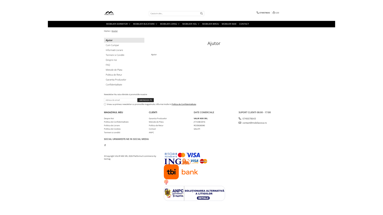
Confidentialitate (114, 84)
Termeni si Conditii (115, 54)
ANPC (151, 132)
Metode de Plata (114, 69)
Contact (152, 129)
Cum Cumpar (112, 45)
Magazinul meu (113, 112)
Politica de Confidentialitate (184, 104)
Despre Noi (109, 118)
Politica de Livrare (112, 125)
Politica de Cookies (112, 129)
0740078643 (249, 118)
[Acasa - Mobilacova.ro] (119, 13)
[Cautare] (201, 13)
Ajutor (115, 31)
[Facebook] (105, 145)
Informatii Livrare (114, 50)
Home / (107, 31)
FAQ (108, 64)
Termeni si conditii (112, 132)
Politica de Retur (114, 74)
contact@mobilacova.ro (254, 122)
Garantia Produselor (116, 79)
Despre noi (111, 59)
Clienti (153, 112)
